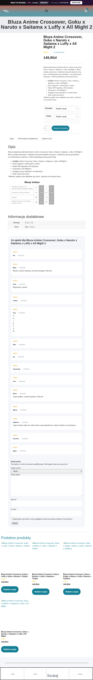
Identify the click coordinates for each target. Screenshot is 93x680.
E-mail (14, 509)
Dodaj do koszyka (60, 128)
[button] (46, 11)
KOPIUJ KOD (76, 3)
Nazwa (14, 499)
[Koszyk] (80, 671)
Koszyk (80, 674)
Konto (35, 674)
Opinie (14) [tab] (47, 138)
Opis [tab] (12, 138)
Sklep (13, 674)
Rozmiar (48, 108)
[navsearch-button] (49, 672)
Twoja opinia (15, 474)
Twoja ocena (16, 468)
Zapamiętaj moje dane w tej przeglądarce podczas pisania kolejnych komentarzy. (43, 519)
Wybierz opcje (9, 589)
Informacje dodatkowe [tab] (28, 138)
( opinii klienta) (59, 52)
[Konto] (35, 671)
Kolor (48, 116)
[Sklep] (13, 671)
